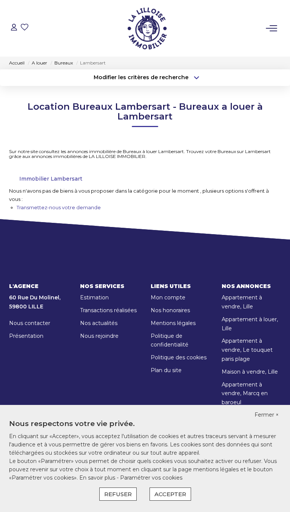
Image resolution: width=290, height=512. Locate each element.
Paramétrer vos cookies (151, 477)
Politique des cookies (179, 357)
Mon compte (168, 297)
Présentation (26, 336)
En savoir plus (98, 477)
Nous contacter (29, 323)
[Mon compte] (14, 28)
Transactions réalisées (108, 310)
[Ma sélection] (24, 28)
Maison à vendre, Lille (250, 371)
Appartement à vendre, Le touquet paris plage (247, 349)
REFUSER (118, 494)
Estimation (94, 297)
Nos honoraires (170, 310)
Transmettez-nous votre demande (59, 207)
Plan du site (166, 370)
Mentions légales (173, 323)
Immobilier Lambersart (50, 178)
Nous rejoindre (99, 336)
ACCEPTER (170, 494)
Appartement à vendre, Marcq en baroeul (245, 393)
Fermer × (267, 414)
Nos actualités (98, 323)
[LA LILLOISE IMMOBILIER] (147, 28)
